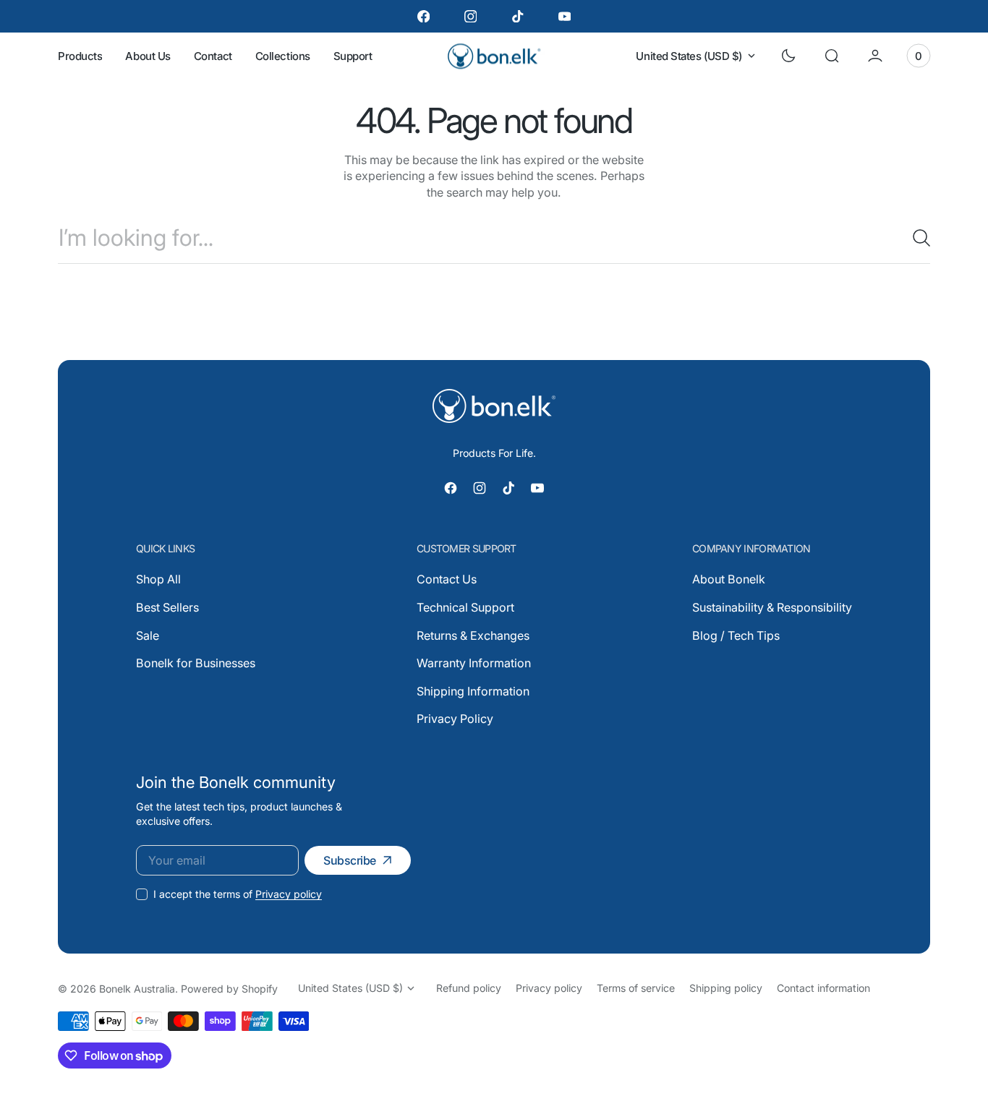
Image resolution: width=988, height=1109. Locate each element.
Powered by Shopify (229, 988)
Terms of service (636, 988)
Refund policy (468, 988)
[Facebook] (423, 16)
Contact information (823, 988)
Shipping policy (725, 988)
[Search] (915, 237)
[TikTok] (517, 16)
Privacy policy (288, 894)
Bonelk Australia (137, 988)
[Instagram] (470, 16)
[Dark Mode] (788, 55)
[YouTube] (564, 16)
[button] (831, 55)
